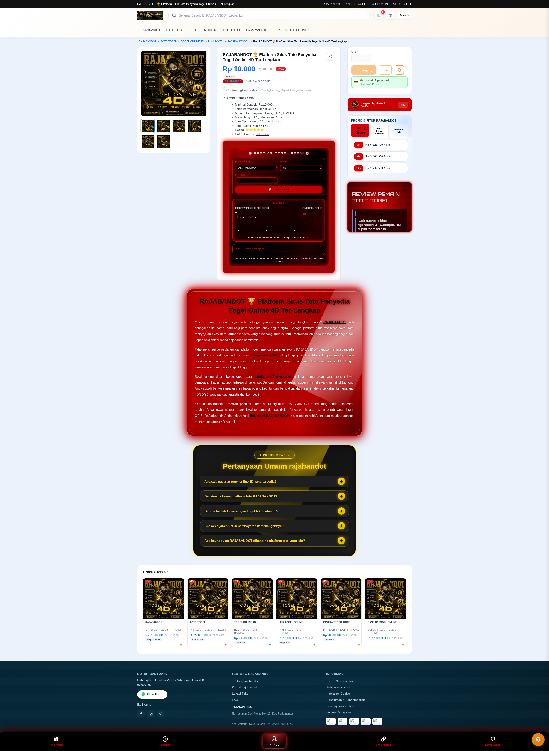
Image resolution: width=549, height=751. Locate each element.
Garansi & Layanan (339, 712)
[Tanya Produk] (399, 70)
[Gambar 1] (148, 126)
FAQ (235, 699)
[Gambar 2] (163, 126)
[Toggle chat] (538, 739)
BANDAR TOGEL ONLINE (294, 30)
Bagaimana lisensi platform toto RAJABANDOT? (241, 496)
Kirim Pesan (155, 694)
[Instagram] (150, 713)
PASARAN (242, 162)
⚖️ (390, 15)
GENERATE (278, 189)
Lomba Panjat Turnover (379, 130)
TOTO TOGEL (176, 30)
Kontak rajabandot (244, 687)
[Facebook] (141, 713)
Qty (353, 52)
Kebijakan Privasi (338, 687)
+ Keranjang (364, 70)
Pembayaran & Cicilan (341, 706)
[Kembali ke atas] (539, 729)
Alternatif (384, 744)
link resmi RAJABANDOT (269, 415)
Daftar (274, 745)
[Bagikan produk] (330, 56)
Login (165, 744)
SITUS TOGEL (402, 4)
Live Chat (492, 744)
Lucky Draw (360, 130)
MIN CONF (242, 175)
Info (403, 104)
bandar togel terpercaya (273, 376)
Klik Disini (262, 134)
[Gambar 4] (194, 126)
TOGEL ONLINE (379, 4)
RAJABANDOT (330, 4)
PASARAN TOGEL (258, 30)
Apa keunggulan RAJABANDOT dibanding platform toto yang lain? (254, 540)
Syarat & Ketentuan (339, 681)
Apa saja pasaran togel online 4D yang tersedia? (240, 481)
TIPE (283, 162)
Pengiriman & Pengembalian (345, 699)
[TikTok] (160, 713)
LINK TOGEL (232, 30)
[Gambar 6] (163, 141)
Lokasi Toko (240, 693)
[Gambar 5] (148, 141)
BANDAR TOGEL (355, 4)
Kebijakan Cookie (338, 693)
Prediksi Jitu (399, 130)
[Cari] (174, 15)
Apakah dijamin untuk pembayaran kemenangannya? (244, 526)
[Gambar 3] (179, 126)
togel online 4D (265, 355)
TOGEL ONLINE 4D (204, 30)
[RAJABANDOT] (150, 15)
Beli (385, 70)
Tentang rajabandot (245, 681)
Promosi (56, 744)
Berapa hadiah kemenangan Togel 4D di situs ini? (241, 511)
